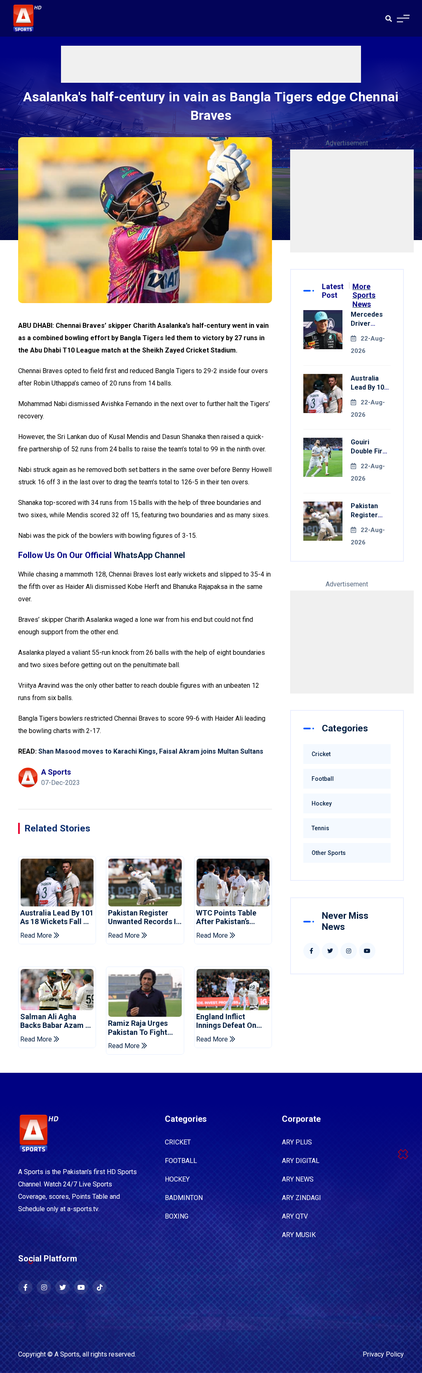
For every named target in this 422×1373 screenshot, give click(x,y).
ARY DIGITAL (300, 1161)
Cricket (321, 754)
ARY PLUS (297, 1142)
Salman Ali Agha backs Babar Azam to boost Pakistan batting (57, 1021)
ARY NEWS (298, 1179)
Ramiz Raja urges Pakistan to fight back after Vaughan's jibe (144, 1028)
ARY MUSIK (299, 1235)
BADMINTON (184, 1198)
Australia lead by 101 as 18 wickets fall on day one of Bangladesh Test (57, 917)
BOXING (176, 1216)
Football (323, 778)
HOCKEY (177, 1179)
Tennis (320, 828)
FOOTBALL (181, 1161)
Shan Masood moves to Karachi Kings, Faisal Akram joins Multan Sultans (150, 751)
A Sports (67, 1354)
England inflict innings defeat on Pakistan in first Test (232, 1021)
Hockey (322, 803)
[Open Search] (388, 18)
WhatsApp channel (149, 555)
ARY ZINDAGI (301, 1198)
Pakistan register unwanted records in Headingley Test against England (144, 917)
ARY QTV (295, 1216)
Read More (37, 935)
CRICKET (178, 1142)
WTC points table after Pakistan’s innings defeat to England (226, 917)
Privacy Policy (383, 1354)
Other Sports (329, 853)
